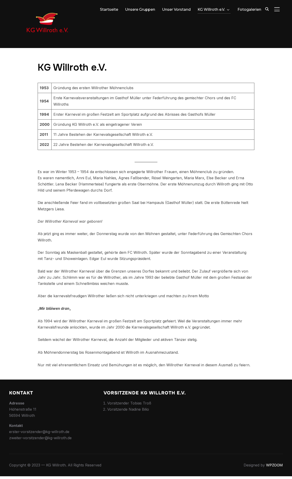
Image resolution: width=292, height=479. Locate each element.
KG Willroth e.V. (211, 9)
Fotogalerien (249, 9)
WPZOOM (274, 465)
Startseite (109, 9)
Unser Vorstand (176, 9)
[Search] (266, 8)
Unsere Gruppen (140, 9)
